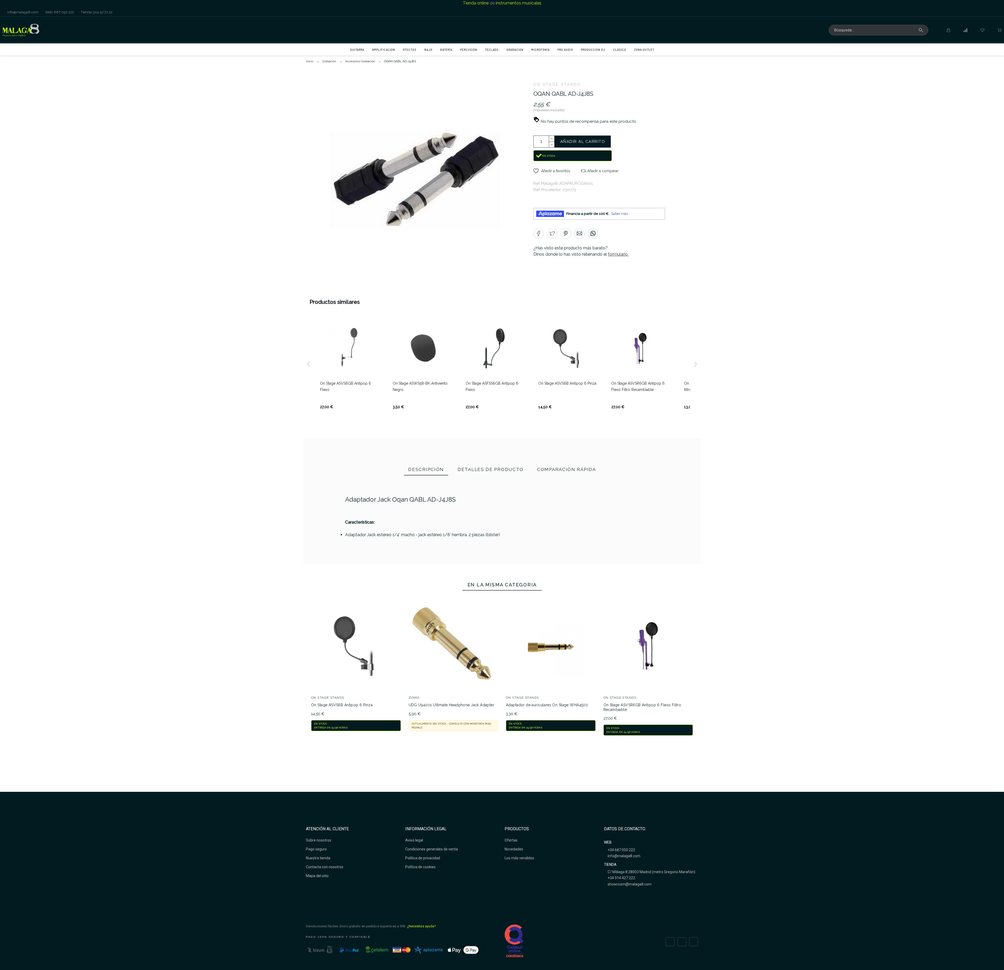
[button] (551, 171)
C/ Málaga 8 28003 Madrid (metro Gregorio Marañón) (651, 872)
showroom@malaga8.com (629, 884)
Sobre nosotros (318, 840)
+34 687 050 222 (621, 850)
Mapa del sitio (317, 876)
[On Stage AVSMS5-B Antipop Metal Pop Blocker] (502, 545)
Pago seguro (316, 849)
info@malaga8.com (22, 12)
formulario (618, 254)
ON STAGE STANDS (557, 84)
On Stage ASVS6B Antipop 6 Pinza (342, 705)
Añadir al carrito (582, 141)
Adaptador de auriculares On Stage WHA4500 (547, 705)
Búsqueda (921, 30)
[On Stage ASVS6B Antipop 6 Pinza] (433, 545)
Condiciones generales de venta (431, 849)
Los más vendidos (519, 858)
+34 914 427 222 (621, 878)
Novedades (514, 849)
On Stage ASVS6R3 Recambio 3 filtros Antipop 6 (571, 581)
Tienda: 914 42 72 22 (96, 12)
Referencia (340, 538)
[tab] (426, 469)
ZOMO (414, 697)
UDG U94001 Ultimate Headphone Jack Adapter (451, 705)
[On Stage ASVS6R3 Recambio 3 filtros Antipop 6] (571, 545)
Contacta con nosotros (324, 867)
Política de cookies (420, 867)
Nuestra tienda (318, 858)
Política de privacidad (422, 858)
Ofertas (511, 840)
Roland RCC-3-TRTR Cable (640, 575)
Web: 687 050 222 (59, 12)
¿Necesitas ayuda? (421, 926)
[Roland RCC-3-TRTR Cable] (640, 545)
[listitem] (349, 364)
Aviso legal (414, 840)
